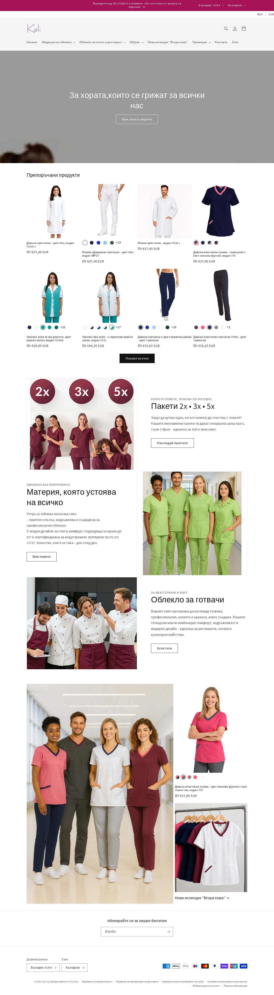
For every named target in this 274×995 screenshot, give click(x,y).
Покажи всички (137, 358)
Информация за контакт (206, 985)
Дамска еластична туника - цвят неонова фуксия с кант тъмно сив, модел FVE (211, 788)
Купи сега (164, 648)
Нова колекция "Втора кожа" (200, 898)
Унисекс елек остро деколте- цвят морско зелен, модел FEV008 (49, 338)
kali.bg (46, 981)
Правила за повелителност (97, 981)
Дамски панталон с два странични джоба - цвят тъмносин (164, 338)
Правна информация (235, 985)
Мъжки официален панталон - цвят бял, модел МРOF (108, 254)
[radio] (85, 242)
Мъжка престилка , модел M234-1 (159, 243)
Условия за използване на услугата (227, 981)
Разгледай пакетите (172, 443)
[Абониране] (168, 931)
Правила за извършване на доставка (137, 981)
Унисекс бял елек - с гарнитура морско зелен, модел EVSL (107, 338)
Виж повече (42, 556)
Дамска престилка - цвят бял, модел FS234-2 (50, 245)
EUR (271, 14)
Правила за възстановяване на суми (182, 981)
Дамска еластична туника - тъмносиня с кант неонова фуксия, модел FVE (219, 254)
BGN (260, 14)
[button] (58, 42)
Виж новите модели (137, 119)
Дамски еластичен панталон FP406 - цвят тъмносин (219, 338)
